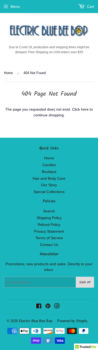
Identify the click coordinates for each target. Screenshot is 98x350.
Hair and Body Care (49, 178)
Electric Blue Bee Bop (35, 321)
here (85, 109)
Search (49, 211)
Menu (15, 6)
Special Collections (49, 192)
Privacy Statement (49, 231)
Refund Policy (49, 224)
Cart (90, 6)
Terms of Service (49, 238)
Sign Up (85, 282)
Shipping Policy (49, 218)
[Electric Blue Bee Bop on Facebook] (39, 307)
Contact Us (49, 245)
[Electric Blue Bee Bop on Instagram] (57, 307)
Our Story (49, 185)
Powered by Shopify (72, 321)
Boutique (49, 172)
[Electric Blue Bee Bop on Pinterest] (48, 307)
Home (8, 73)
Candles (49, 165)
